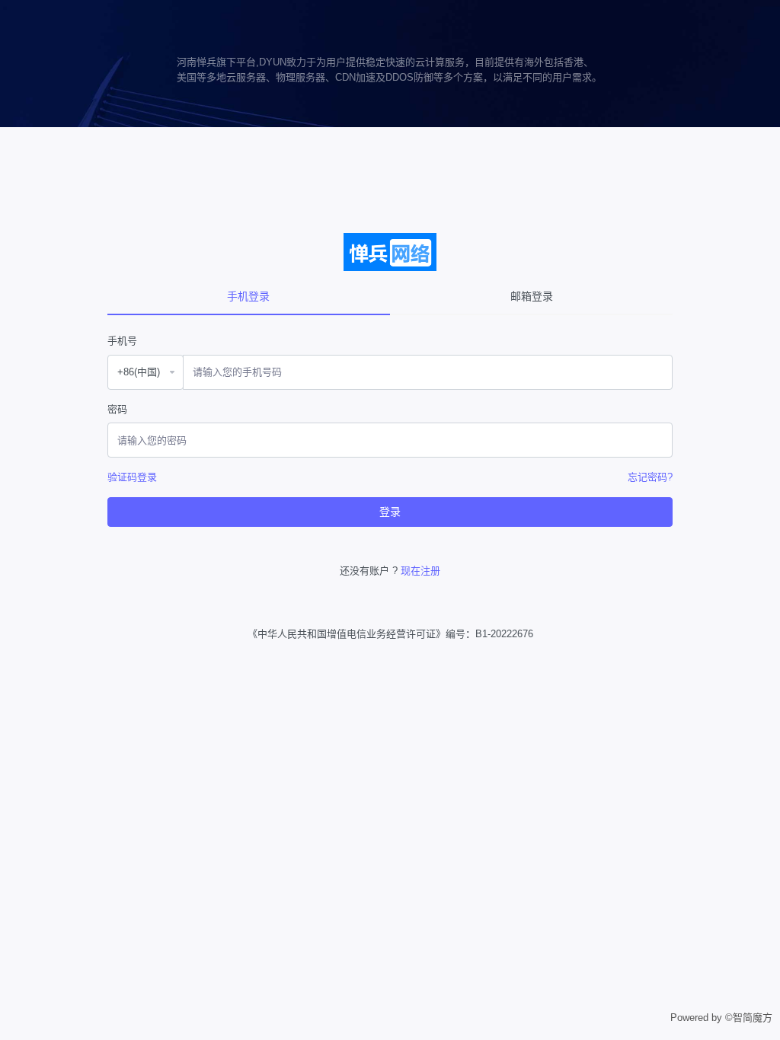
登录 (390, 512)
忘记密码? (650, 477)
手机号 (122, 340)
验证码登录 (132, 477)
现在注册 (420, 570)
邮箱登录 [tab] (531, 296)
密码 (117, 409)
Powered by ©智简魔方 (721, 1017)
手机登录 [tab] (248, 296)
